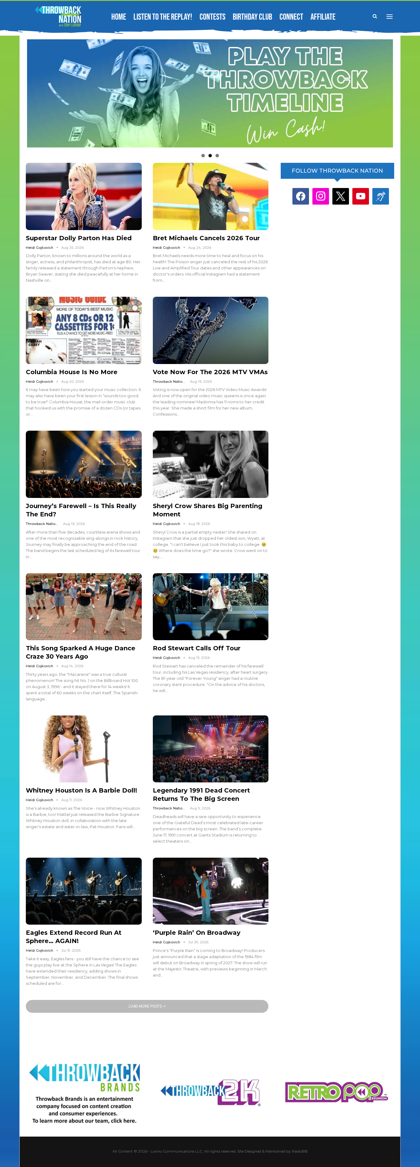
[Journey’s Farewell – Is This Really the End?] (84, 464)
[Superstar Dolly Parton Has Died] (84, 196)
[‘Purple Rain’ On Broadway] (211, 891)
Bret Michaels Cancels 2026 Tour (206, 238)
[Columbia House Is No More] (84, 330)
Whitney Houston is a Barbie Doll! (81, 790)
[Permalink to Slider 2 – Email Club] (210, 94)
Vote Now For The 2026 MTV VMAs (210, 372)
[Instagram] (320, 196)
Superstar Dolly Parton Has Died (79, 238)
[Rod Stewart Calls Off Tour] (211, 606)
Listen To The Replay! (162, 17)
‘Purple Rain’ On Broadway (196, 932)
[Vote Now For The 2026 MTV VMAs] (211, 330)
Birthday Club (252, 17)
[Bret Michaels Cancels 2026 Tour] (211, 196)
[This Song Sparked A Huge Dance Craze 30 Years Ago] (84, 606)
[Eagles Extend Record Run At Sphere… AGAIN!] (84, 891)
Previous (16, 92)
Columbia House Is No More (71, 372)
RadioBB (299, 1151)
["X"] (340, 196)
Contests (212, 17)
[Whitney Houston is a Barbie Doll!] (84, 748)
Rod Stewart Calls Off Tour (196, 648)
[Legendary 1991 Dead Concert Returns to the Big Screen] (211, 748)
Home (118, 17)
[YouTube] (360, 196)
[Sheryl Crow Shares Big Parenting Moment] (211, 464)
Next (403, 92)
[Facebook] (300, 196)
